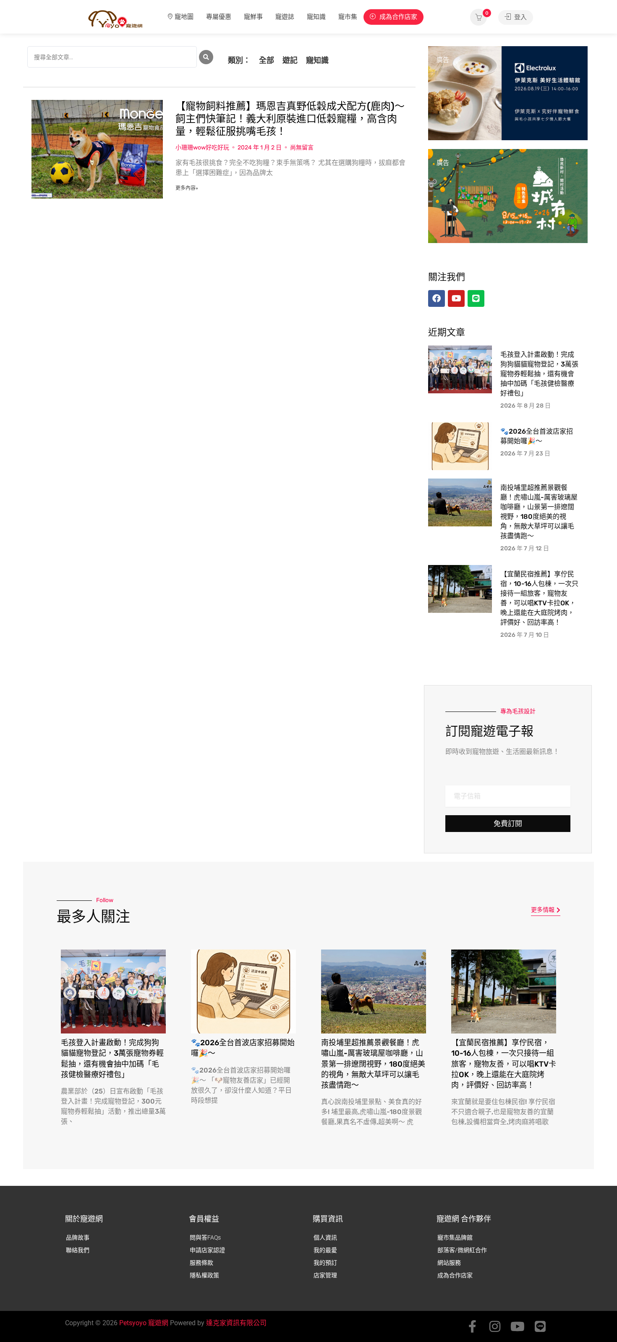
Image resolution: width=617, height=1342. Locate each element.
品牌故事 (77, 1237)
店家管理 (325, 1275)
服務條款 (201, 1262)
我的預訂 (325, 1262)
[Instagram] (495, 1326)
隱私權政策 (204, 1275)
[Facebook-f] (472, 1326)
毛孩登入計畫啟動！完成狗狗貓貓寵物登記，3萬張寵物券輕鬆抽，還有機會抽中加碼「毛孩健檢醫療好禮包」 (539, 374)
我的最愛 (325, 1250)
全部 (266, 60)
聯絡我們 (77, 1250)
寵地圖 (184, 17)
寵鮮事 (253, 17)
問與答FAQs (205, 1237)
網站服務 (449, 1262)
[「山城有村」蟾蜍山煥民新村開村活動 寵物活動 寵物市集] (508, 195)
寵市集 (347, 17)
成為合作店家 (397, 17)
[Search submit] (206, 57)
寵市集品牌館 (455, 1237)
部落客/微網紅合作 (462, 1250)
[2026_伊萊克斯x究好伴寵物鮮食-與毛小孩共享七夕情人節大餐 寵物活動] (508, 93)
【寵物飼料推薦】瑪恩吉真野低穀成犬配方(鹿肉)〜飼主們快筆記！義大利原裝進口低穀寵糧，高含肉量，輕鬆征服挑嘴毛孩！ (290, 118)
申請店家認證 (207, 1250)
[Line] (540, 1326)
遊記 (290, 60)
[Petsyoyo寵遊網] (115, 19)
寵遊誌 (284, 17)
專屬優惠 (218, 17)
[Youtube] (517, 1326)
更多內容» (186, 188)
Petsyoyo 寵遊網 (143, 1323)
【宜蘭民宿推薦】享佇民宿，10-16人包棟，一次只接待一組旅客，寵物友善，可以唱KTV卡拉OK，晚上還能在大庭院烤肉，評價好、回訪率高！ (503, 1064)
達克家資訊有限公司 (236, 1323)
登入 (519, 17)
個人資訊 (325, 1237)
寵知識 (316, 17)
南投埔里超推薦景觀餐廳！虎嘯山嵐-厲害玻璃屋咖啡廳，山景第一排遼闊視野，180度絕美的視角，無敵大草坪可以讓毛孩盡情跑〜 (373, 1064)
